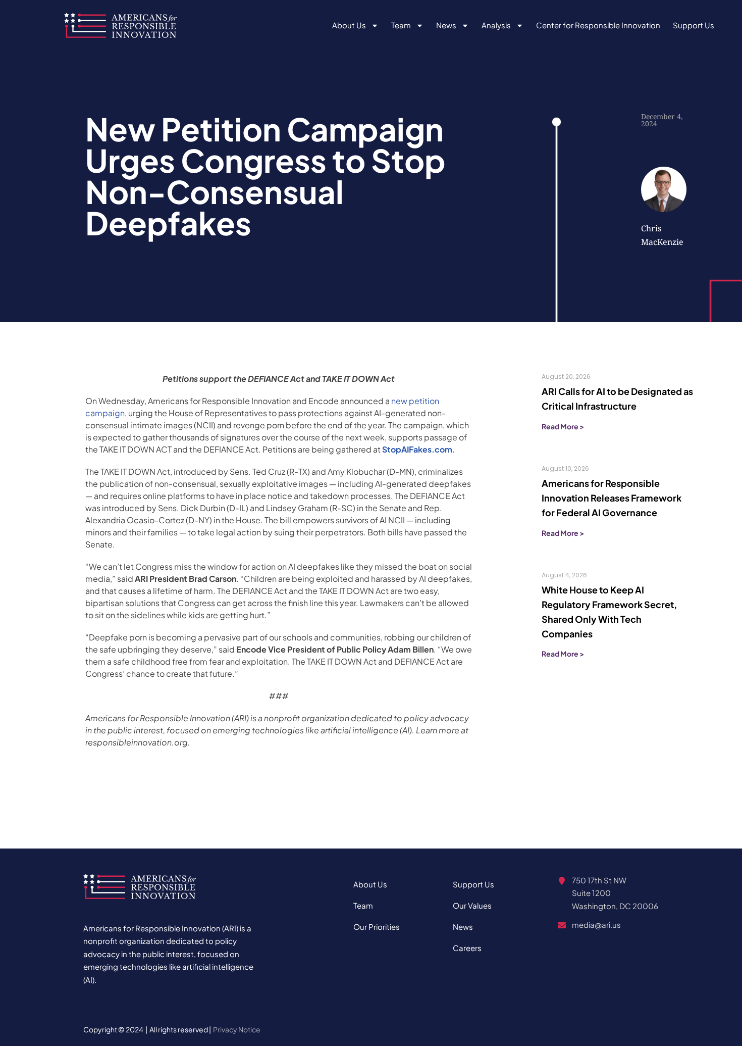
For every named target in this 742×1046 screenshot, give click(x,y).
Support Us (693, 25)
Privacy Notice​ (236, 1029)
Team (401, 25)
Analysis (496, 25)
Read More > (563, 426)
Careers (467, 948)
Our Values (472, 905)
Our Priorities (376, 926)
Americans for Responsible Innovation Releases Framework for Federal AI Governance (611, 497)
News (446, 25)
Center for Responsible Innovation (598, 25)
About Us (349, 25)
